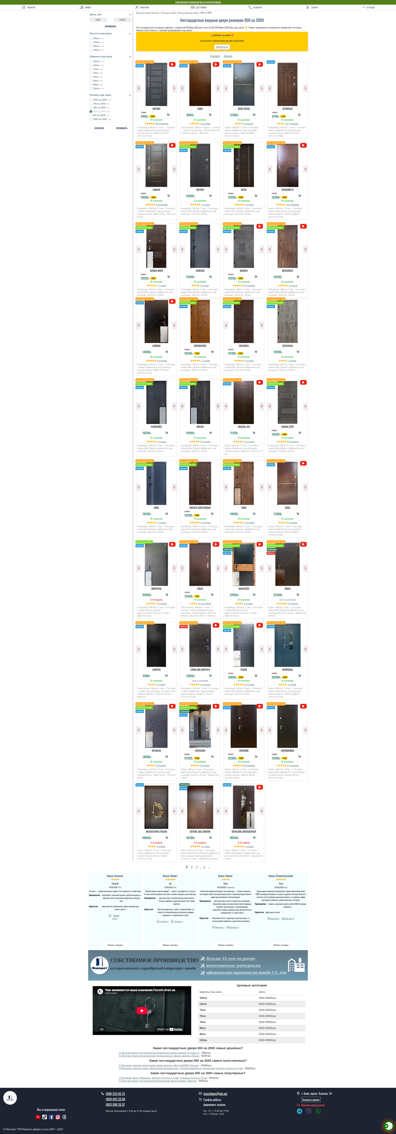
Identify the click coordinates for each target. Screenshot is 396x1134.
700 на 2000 (101, 103)
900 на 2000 (101, 111)
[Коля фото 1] (273, 923)
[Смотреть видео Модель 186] (260, 382)
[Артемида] (287, 83)
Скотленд (244, 345)
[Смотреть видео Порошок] (260, 706)
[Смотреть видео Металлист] (303, 226)
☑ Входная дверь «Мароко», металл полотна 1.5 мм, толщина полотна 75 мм (163, 1078)
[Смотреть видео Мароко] (172, 64)
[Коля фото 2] (288, 923)
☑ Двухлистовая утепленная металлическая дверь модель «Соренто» (159, 1053)
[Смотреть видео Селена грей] (303, 382)
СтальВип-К (288, 189)
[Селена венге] (156, 245)
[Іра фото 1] (163, 926)
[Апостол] (200, 245)
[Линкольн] (287, 644)
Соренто (156, 669)
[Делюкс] (156, 320)
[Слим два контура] (200, 644)
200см (98, 38)
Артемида (287, 108)
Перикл (200, 189)
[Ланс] (287, 482)
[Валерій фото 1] (115, 920)
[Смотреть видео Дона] (216, 64)
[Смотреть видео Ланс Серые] (260, 64)
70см (98, 69)
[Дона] (200, 83)
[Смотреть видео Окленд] (260, 226)
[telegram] (301, 1111)
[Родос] (244, 644)
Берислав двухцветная (244, 831)
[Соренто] (156, 644)
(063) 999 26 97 (115, 1104)
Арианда (156, 750)
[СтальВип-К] (287, 164)
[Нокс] (156, 482)
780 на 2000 (101, 107)
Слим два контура (200, 669)
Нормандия (200, 345)
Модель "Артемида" (115, 875)
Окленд (244, 270)
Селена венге (156, 270)
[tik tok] (44, 1118)
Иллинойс (156, 426)
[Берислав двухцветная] (244, 806)
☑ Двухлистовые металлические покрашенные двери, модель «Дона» (159, 1056)
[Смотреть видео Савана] (172, 145)
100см (98, 61)
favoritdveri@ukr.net (215, 1093)
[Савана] (156, 164)
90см (98, 80)
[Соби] (244, 482)
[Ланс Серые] (244, 83)
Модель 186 (244, 426)
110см (98, 65)
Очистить (99, 128)
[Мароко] (156, 83)
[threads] (64, 1118)
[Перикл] (200, 164)
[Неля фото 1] (218, 931)
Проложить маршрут (311, 1099)
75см (98, 73)
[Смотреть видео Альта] (216, 544)
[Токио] (287, 563)
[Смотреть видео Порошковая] (303, 706)
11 (287, 123)
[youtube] (38, 1118)
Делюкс (156, 345)
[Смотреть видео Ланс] (303, 463)
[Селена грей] (287, 401)
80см (98, 84)
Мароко (156, 108)
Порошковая (287, 750)
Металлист (287, 270)
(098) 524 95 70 (222, 47)
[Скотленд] (244, 320)
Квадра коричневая (200, 507)
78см (98, 77)
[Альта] (200, 563)
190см (98, 46)
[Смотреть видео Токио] (303, 544)
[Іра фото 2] (177, 926)
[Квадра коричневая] (200, 482)
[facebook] (51, 1118)
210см (98, 42)
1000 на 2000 (102, 100)
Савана (156, 189)
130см (98, 88)
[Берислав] (200, 725)
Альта (200, 588)
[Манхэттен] (244, 563)
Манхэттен (244, 588)
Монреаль (156, 588)
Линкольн (287, 669)
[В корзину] (168, 115)
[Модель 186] (244, 401)
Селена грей (287, 426)
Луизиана (287, 345)
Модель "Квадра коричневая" (281, 875)
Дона (200, 108)
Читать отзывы (115, 945)
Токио (287, 588)
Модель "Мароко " (170, 875)
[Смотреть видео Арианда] (172, 706)
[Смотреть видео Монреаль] (172, 544)
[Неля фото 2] (232, 931)
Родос (244, 669)
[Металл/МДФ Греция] (156, 806)
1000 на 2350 (102, 119)
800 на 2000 (101, 115)
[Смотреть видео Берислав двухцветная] (260, 787)
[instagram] (58, 1118)
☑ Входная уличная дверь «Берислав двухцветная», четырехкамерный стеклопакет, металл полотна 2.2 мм (181, 1068)
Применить (110, 26)
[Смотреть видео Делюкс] (172, 301)
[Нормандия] (200, 320)
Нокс (156, 507)
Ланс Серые (244, 108)
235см (98, 50)
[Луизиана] (287, 320)
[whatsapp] (320, 1111)
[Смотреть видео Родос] (260, 625)
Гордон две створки (200, 831)
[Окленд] (244, 245)
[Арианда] (156, 725)
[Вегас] (244, 164)
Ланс (287, 507)
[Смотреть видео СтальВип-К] (303, 145)
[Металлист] (287, 245)
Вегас (244, 189)
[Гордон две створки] (200, 806)
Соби (243, 507)
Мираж (200, 426)
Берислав (200, 750)
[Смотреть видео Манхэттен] (260, 544)
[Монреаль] (156, 563)
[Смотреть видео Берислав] (216, 706)
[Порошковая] (287, 725)
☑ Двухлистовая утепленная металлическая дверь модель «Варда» (158, 1081)
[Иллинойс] (156, 401)
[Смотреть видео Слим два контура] (216, 625)
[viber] (310, 1111)
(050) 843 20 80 (115, 1099)
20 (157, 123)
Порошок (244, 750)
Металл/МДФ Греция (156, 831)
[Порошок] (244, 725)
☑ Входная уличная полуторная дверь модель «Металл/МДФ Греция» (159, 1065)
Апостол (200, 270)
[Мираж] (200, 401)
